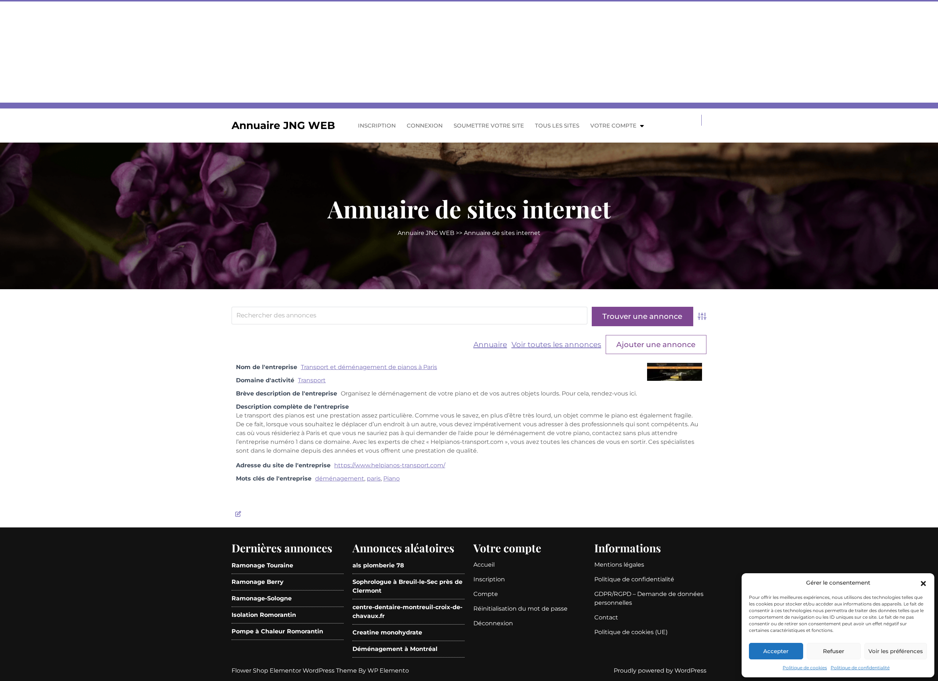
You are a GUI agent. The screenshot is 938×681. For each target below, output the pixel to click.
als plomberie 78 (378, 565)
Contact (606, 617)
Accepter (776, 651)
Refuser (833, 651)
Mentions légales (619, 564)
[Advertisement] (220, 51)
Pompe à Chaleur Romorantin (277, 631)
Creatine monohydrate (387, 632)
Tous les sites (557, 125)
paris (374, 478)
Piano (391, 478)
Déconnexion (493, 623)
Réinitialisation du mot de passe (520, 608)
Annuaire (490, 344)
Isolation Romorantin (264, 614)
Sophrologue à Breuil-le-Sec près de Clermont (407, 586)
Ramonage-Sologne (262, 598)
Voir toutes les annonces (556, 344)
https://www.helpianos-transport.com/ (389, 465)
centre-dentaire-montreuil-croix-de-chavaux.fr (407, 611)
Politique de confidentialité (860, 667)
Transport (312, 380)
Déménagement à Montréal (394, 648)
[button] (923, 582)
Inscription (377, 125)
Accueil (484, 564)
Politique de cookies (805, 667)
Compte (485, 593)
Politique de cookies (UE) (631, 632)
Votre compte (613, 125)
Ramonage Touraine (262, 565)
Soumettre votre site (489, 125)
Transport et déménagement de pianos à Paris (369, 367)
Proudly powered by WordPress (660, 670)
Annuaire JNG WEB (283, 125)
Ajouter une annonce (655, 344)
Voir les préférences (895, 651)
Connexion (425, 125)
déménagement (339, 478)
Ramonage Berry (258, 581)
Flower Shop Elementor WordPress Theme (295, 670)
